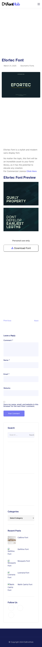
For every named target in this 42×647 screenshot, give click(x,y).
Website (7, 388)
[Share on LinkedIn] (16, 305)
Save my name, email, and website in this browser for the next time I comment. (21, 405)
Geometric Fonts (27, 66)
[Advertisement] (21, 35)
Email (6, 374)
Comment (8, 340)
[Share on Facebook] (5, 305)
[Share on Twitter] (9, 305)
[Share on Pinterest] (13, 305)
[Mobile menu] (39, 4)
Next (36, 320)
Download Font (22, 248)
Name (7, 360)
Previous (7, 320)
